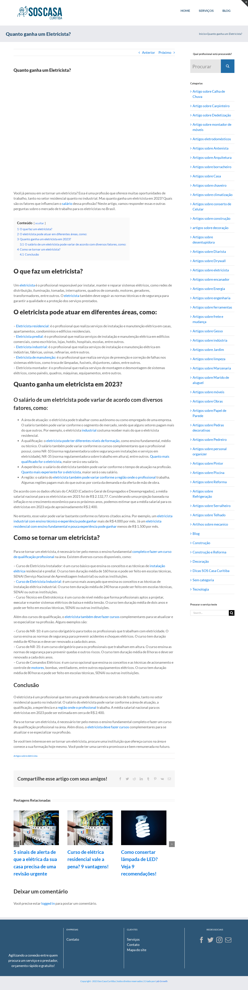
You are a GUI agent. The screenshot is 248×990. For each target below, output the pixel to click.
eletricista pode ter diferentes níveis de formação (83, 441)
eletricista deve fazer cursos (108, 727)
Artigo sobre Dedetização (212, 115)
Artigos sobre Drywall (209, 261)
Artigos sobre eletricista (25, 755)
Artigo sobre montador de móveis (212, 127)
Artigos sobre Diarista (209, 251)
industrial (89, 430)
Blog (196, 533)
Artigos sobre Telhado (209, 515)
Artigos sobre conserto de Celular (212, 206)
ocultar (39, 223)
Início (202, 33)
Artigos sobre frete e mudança (208, 319)
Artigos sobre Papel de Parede (209, 413)
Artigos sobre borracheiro (212, 167)
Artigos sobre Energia (209, 288)
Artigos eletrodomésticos (212, 139)
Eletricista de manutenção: (36, 357)
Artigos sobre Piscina (208, 472)
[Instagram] (219, 940)
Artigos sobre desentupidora (204, 239)
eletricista (27, 285)
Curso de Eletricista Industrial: (39, 581)
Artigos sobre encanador (211, 279)
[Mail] (228, 940)
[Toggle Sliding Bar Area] (244, 3)
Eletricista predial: (30, 336)
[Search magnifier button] (227, 66)
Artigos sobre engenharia (211, 298)
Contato (72, 939)
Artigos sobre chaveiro (209, 185)
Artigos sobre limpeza (209, 359)
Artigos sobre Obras (208, 401)
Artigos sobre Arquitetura (212, 157)
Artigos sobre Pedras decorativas (208, 427)
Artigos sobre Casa (207, 176)
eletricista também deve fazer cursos (92, 617)
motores (37, 667)
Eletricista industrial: (32, 347)
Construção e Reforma (209, 552)
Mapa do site (136, 950)
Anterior (148, 52)
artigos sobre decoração (210, 228)
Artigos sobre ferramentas (212, 307)
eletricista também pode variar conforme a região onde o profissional (104, 477)
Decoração (201, 561)
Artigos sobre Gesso (208, 331)
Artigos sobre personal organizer (210, 451)
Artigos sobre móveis (208, 392)
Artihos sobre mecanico (210, 524)
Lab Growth (162, 981)
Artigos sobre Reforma (210, 482)
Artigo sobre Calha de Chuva (209, 94)
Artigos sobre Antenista (210, 148)
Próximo (164, 52)
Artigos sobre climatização (212, 194)
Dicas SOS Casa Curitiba (211, 571)
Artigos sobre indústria (210, 340)
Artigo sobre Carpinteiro (211, 106)
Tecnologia (201, 589)
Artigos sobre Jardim (208, 349)
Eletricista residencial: (33, 326)
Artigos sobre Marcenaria (212, 368)
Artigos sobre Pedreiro (210, 439)
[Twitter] (210, 940)
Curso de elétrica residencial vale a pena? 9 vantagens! (88, 859)
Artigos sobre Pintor (208, 463)
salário (67, 203)
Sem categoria (203, 580)
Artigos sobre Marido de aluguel (211, 380)
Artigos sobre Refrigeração (203, 493)
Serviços (133, 939)
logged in (48, 903)
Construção (201, 543)
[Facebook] (201, 940)
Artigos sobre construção (211, 218)
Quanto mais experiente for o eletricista (51, 472)
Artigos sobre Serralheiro (212, 506)
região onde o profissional (77, 707)
